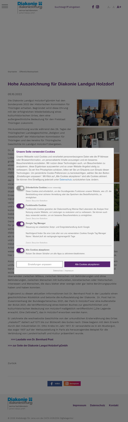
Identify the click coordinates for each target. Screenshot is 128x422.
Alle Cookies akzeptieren (87, 264)
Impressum (69, 270)
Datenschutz (66, 179)
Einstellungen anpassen (40, 264)
